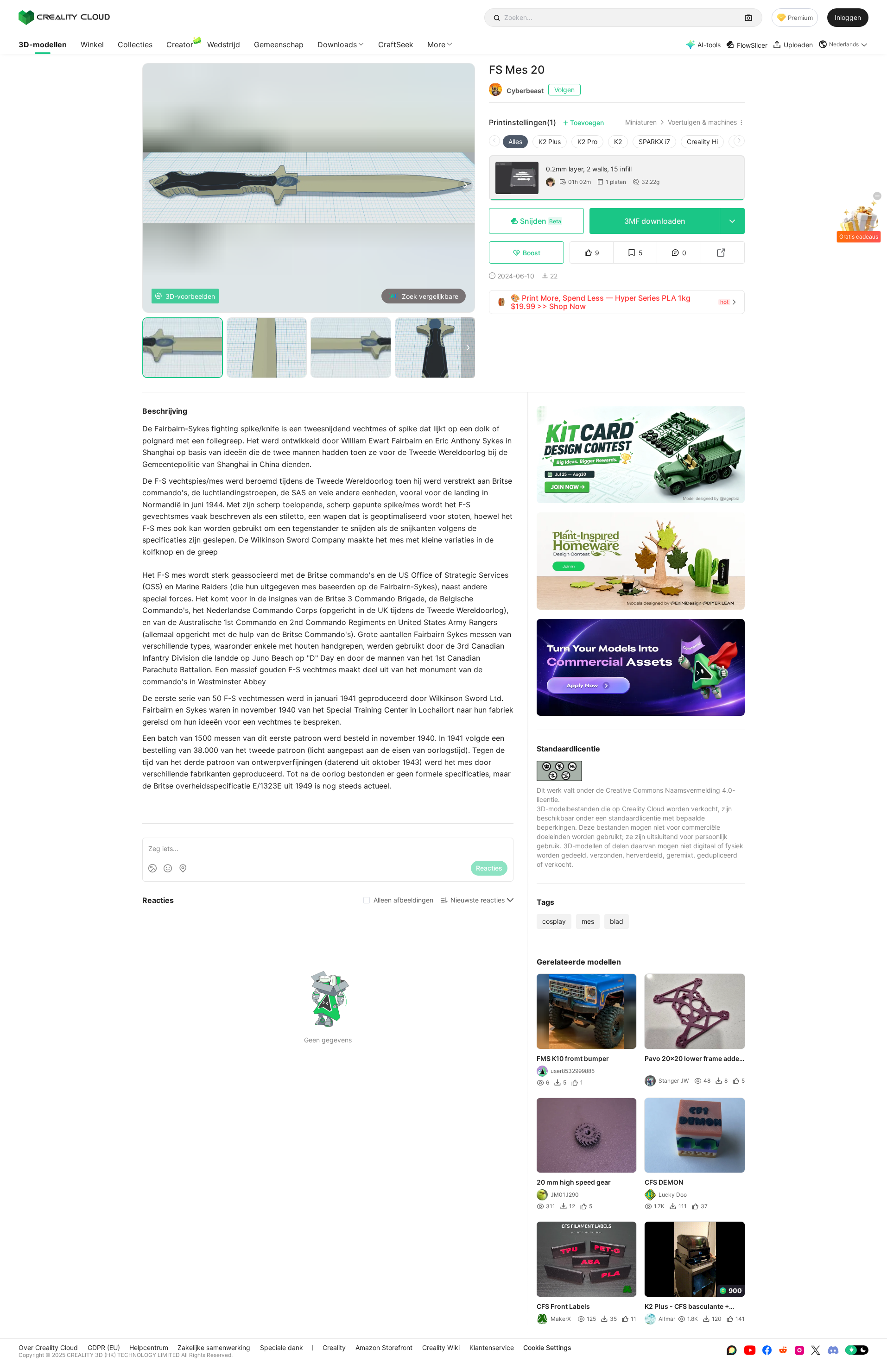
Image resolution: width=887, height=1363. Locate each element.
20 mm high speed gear (574, 1182)
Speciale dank (281, 1347)
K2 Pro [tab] (587, 141)
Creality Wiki (441, 1347)
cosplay (554, 921)
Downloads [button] (337, 44)
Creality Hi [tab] (702, 141)
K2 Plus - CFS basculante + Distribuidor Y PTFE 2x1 (687, 1307)
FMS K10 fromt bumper (573, 1058)
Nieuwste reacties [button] (477, 900)
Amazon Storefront (383, 1347)
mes (588, 921)
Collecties (135, 44)
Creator (179, 44)
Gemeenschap (279, 44)
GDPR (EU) (104, 1347)
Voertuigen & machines (702, 122)
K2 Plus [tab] (550, 141)
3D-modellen (43, 44)
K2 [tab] (618, 141)
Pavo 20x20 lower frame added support (694, 1059)
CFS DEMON (664, 1182)
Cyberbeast (525, 91)
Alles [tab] (515, 141)
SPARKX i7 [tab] (654, 141)
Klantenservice (491, 1347)
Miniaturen (641, 122)
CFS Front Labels (563, 1306)
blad (616, 921)
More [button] (436, 44)
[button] (843, 44)
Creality (334, 1347)
